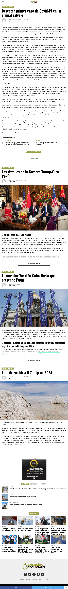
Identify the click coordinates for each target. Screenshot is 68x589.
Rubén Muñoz (12, 182)
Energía (35, 579)
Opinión (46, 579)
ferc (10, 21)
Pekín (17, 240)
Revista (40, 579)
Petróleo (22, 579)
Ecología (28, 579)
